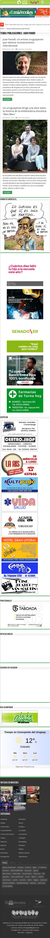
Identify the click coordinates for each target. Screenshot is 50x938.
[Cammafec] (19, 570)
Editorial (3, 845)
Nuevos (12, 863)
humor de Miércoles (17, 877)
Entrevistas (20, 49)
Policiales (22, 845)
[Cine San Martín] (19, 586)
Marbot (34, 877)
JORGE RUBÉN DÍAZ (17, 870)
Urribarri (40, 877)
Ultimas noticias (24, 853)
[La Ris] (19, 464)
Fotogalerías (4, 857)
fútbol (30, 880)
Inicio (2, 29)
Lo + (19, 863)
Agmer (35, 867)
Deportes (3, 842)
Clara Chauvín (7, 880)
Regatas (36, 880)
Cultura (19, 118)
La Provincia (23, 834)
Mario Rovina (7, 873)
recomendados (27, 873)
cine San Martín (7, 886)
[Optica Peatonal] (19, 427)
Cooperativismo (6, 830)
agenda (36, 870)
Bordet (27, 877)
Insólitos (22, 827)
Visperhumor (23, 857)
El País (2, 849)
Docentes (23, 880)
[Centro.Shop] (19, 443)
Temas (4, 863)
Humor (21, 823)
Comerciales (4, 827)
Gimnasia (20, 867)
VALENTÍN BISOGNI (22, 883)
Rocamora (6, 870)
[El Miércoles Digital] (25, 12)
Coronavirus (42, 867)
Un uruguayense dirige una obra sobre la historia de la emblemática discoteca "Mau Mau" (24, 111)
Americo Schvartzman (9, 867)
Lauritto (15, 880)
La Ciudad (22, 830)
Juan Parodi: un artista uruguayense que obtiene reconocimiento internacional (23, 42)
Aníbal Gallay (16, 873)
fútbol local (41, 883)
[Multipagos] (19, 485)
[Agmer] (19, 524)
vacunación (28, 870)
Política (21, 849)
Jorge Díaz (6, 877)
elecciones (43, 880)
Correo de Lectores (7, 834)
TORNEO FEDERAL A (9, 883)
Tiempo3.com (29, 767)
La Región (22, 838)
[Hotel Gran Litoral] (19, 549)
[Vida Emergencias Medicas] (19, 502)
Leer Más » (7, 99)
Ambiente (3, 819)
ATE (43, 873)
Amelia (2, 823)
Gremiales (22, 819)
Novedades (28, 49)
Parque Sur (37, 873)
